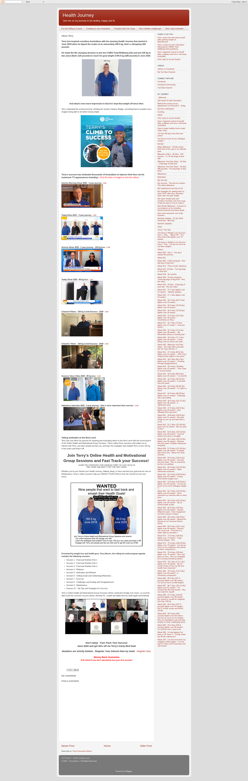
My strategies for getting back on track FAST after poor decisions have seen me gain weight (171, 194)
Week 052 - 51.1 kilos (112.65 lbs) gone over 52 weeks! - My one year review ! (172, 427)
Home (107, 745)
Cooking (161, 112)
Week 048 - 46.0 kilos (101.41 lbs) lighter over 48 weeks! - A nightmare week (172, 403)
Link (105, 183)
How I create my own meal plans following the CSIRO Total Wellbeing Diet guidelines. (171, 47)
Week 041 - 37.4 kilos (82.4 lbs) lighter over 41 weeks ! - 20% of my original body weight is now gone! (172, 354)
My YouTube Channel (166, 72)
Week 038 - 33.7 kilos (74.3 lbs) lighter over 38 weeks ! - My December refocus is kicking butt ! (171, 332)
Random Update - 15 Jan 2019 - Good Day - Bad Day (171, 219)
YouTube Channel (165, 88)
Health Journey (78, 15)
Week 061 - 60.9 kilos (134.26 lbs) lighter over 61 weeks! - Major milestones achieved (172, 469)
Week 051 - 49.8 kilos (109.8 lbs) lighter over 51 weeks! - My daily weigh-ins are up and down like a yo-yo (171, 418)
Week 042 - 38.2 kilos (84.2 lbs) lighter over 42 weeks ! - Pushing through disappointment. (171, 361)
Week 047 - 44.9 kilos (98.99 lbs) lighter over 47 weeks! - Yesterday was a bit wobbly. (171, 395)
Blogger (129, 771)
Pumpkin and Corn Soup (124, 28)
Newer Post (67, 745)
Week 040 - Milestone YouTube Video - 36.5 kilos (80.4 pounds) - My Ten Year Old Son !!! (171, 347)
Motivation (162, 177)
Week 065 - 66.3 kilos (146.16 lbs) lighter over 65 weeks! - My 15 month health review (172, 503)
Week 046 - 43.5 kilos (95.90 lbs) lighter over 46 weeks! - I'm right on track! (172, 388)
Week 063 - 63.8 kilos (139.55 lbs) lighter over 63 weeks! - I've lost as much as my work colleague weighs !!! (172, 485)
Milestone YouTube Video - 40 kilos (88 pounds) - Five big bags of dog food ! (172, 169)
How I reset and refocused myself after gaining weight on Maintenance (171, 40)
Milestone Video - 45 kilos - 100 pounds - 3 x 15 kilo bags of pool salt (171, 156)
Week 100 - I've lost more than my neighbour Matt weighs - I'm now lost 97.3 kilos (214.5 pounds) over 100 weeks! (172, 643)
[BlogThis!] (70, 670)
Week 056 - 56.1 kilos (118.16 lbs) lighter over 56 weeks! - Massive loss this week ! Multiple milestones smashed (172, 442)
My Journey (162, 180)
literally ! (161, 144)
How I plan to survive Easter (169, 59)
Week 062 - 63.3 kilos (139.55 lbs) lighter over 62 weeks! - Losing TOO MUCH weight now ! (172, 477)
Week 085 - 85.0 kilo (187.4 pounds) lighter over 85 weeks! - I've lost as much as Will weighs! (171, 580)
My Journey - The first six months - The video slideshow (172, 184)
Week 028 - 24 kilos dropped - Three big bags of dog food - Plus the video (171, 279)
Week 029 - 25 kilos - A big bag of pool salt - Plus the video (171, 286)
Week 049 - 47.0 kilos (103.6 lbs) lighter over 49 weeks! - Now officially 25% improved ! (171, 410)
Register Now (144, 651)
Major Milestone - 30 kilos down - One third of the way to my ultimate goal (172, 149)
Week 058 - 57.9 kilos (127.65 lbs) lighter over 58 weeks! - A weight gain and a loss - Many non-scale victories (172, 452)
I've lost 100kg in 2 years (71, 28)
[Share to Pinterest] (77, 670)
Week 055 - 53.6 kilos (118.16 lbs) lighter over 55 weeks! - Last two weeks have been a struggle (171, 434)
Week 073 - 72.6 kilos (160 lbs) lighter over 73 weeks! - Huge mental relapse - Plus (170, 538)
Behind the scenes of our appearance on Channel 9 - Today (172, 105)
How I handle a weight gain (150, 28)
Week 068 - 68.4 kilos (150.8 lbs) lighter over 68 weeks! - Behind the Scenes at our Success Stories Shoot (172, 520)
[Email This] (68, 670)
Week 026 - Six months (167, 274)
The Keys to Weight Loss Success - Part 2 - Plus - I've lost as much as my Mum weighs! (172, 244)
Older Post (146, 745)
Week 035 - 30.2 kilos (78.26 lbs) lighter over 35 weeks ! (171, 312)
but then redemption (166, 109)
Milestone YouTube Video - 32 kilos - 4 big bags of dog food (172, 163)
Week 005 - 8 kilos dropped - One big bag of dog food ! (171, 262)
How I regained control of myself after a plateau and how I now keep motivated (172, 54)
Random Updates (165, 224)
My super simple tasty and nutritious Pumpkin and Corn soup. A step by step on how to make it (172, 201)
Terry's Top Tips (164, 230)
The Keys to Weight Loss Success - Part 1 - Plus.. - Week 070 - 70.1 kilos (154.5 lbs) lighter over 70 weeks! (172, 236)
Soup (160, 227)
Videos (160, 249)
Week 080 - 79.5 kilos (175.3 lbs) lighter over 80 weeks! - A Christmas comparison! (171, 573)
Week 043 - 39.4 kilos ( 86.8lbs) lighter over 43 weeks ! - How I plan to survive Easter (172, 369)
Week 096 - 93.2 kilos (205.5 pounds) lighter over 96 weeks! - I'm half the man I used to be (171, 627)
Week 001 (162, 258)
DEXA (160, 115)
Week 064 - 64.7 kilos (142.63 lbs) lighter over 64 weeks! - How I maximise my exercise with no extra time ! (172, 494)
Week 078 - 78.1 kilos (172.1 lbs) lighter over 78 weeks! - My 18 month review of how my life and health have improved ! (171, 565)
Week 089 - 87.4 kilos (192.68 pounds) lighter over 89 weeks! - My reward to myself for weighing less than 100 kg (171, 598)
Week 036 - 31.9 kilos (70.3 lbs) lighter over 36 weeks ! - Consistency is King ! (171, 318)
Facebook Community (167, 85)
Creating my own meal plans (98, 28)
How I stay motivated (174, 28)
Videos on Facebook (166, 69)
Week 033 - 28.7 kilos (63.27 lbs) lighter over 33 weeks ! (171, 301)
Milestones (162, 174)
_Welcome (162, 97)
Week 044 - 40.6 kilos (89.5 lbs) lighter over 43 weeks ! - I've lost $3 (172, 375)
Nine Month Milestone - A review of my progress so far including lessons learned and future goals (172, 208)
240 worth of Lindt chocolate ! (170, 101)
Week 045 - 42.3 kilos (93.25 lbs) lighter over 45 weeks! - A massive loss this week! (171, 381)
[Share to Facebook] (75, 670)
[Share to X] (73, 670)
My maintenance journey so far (170, 188)
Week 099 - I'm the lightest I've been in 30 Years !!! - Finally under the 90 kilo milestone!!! (172, 634)
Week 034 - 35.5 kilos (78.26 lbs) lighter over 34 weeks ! (171, 306)
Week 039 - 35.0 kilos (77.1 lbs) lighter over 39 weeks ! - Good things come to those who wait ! (171, 340)
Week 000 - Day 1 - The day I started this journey (170, 254)
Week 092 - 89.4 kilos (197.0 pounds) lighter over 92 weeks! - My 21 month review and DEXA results (171, 607)
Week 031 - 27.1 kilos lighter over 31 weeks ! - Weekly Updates (171, 291)
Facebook (162, 82)
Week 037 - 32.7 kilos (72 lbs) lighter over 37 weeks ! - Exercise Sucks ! (171, 325)
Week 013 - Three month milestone (172, 266)
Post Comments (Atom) (82, 751)
